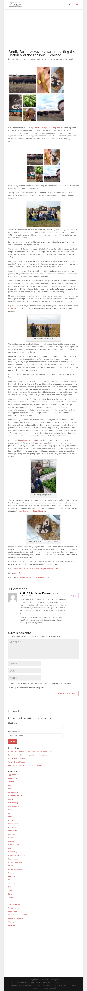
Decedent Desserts (15, 796)
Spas (10, 890)
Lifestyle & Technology (16, 855)
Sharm (13, 59)
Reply (73, 595)
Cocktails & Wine (14, 792)
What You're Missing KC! (56, 59)
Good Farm (29, 402)
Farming (32, 59)
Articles (11, 782)
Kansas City (12, 852)
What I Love (12, 911)
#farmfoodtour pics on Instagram (46, 128)
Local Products (13, 859)
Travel (10, 901)
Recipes (11, 873)
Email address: (14, 732)
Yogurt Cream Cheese (16, 762)
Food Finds (12, 827)
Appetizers (12, 775)
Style (10, 894)
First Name (12, 723)
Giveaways (12, 834)
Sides (10, 887)
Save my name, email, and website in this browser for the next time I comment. (41, 683)
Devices (11, 799)
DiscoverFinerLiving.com (50, 980)
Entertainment (13, 806)
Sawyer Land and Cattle (49, 569)
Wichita (69, 59)
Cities (10, 789)
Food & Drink (41, 59)
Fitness (11, 820)
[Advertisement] (43, 26)
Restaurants (12, 876)
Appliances (12, 778)
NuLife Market (13, 308)
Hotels (10, 848)
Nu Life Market (20, 573)
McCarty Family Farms (25, 577)
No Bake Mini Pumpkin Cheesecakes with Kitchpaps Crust (30, 751)
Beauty (10, 785)
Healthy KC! (12, 841)
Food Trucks (12, 831)
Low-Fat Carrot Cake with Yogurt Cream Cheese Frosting (29, 755)
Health (10, 838)
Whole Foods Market (16, 918)
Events (10, 810)
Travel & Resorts (14, 904)
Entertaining (13, 803)
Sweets (11, 897)
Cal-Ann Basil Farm (28, 440)
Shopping (12, 883)
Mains (10, 866)
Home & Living (13, 845)
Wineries (11, 925)
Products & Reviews (15, 869)
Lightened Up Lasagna (16, 758)
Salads (10, 880)
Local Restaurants (15, 862)
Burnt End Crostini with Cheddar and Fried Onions (27, 765)
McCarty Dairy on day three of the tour (30, 511)
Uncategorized (13, 908)
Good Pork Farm (33, 569)
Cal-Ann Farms (20, 569)
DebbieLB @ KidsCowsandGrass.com (36, 593)
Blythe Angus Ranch (41, 577)
